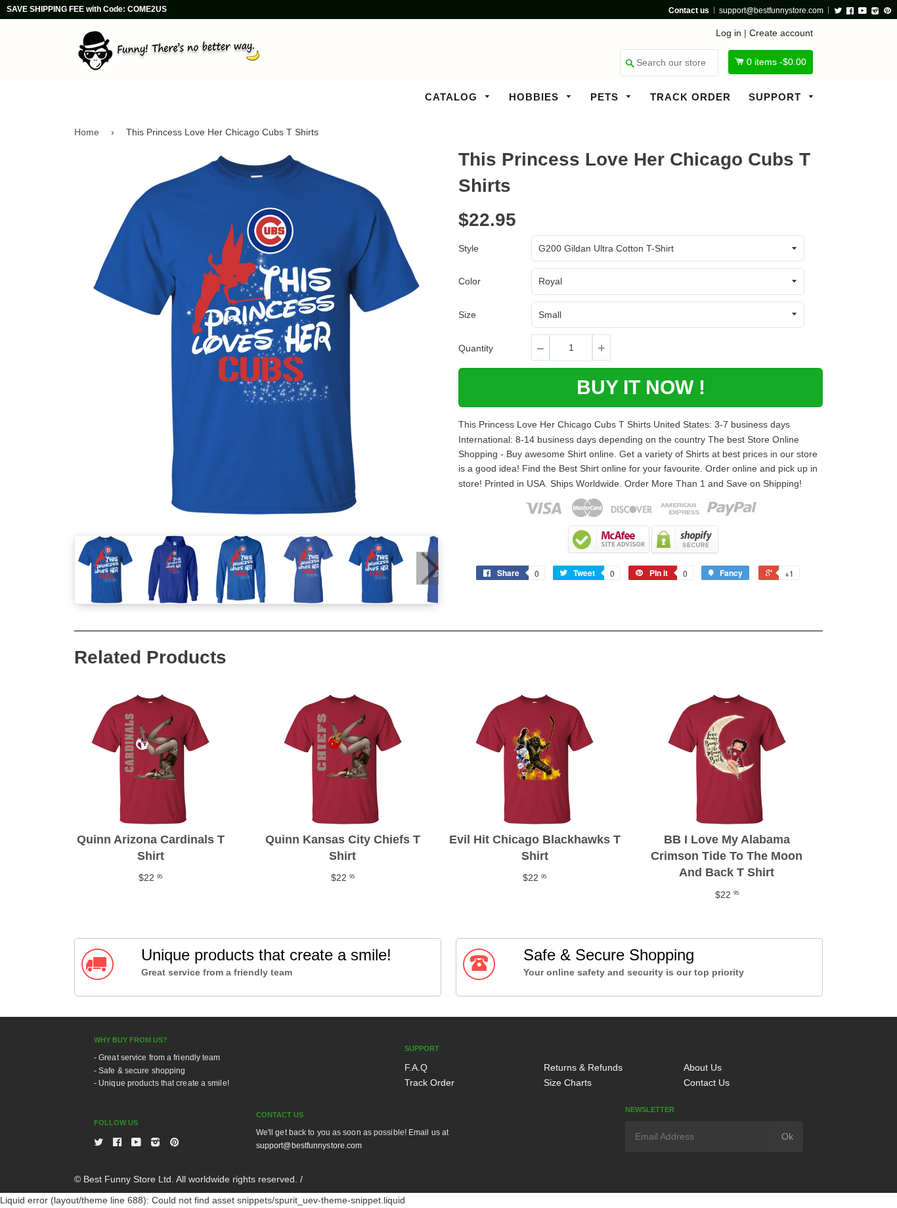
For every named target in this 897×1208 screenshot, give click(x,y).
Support (776, 96)
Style (468, 248)
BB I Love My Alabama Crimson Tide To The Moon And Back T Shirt (726, 856)
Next (427, 568)
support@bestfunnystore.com (771, 10)
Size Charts (568, 1082)
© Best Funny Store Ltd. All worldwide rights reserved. (185, 1179)
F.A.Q (416, 1067)
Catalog (453, 96)
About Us (703, 1067)
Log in (728, 33)
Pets (606, 96)
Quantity (475, 348)
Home (86, 132)
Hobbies (535, 96)
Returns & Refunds (583, 1067)
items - (776, 61)
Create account (781, 33)
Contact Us (707, 1082)
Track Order (690, 96)
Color (469, 281)
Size (467, 314)
